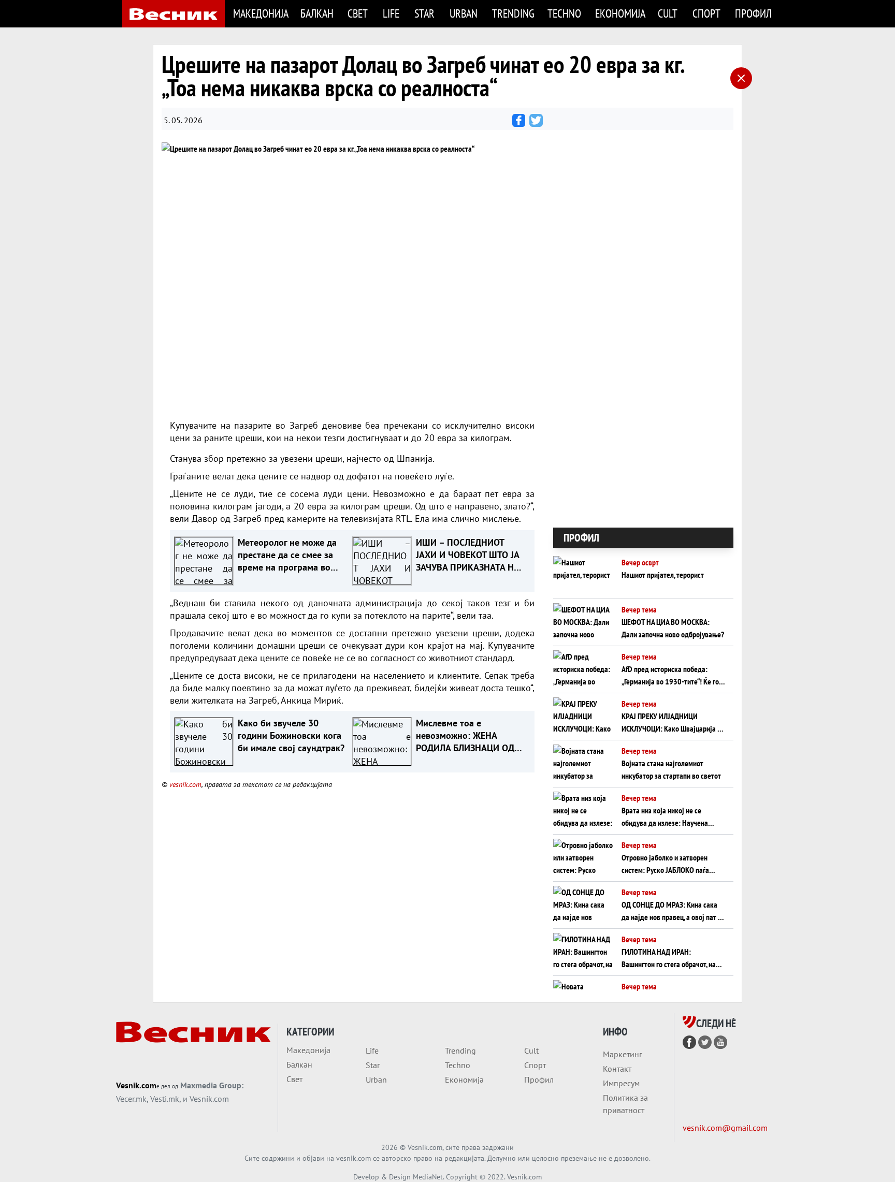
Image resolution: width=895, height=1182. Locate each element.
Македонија (260, 13)
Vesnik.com (136, 1085)
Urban (464, 13)
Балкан (317, 13)
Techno (564, 13)
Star (424, 13)
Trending (513, 13)
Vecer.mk (131, 1098)
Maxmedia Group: (211, 1085)
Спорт (706, 13)
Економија (620, 13)
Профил (753, 13)
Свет (358, 13)
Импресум (621, 1083)
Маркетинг (622, 1054)
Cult (667, 13)
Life (391, 13)
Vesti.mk (164, 1098)
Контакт (617, 1068)
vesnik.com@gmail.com (725, 1127)
